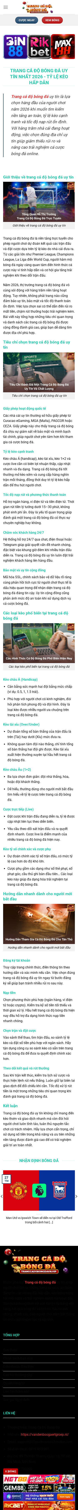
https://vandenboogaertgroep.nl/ (45, 1435)
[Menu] (5, 7)
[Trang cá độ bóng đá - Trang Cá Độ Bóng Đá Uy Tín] (39, 7)
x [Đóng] (10, 1471)
